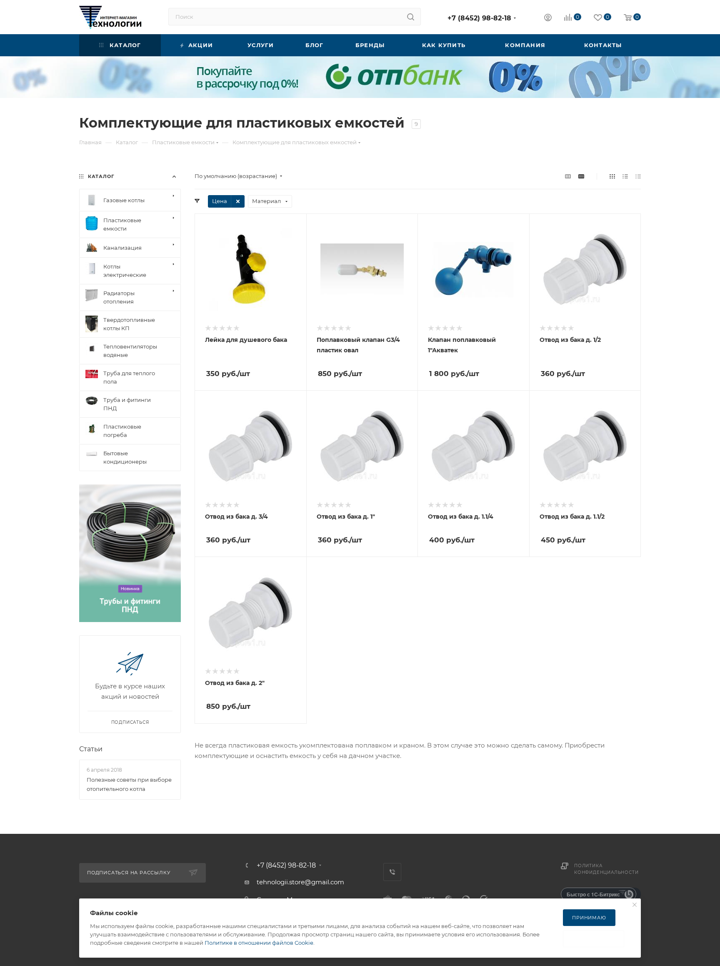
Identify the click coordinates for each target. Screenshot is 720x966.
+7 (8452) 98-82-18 (479, 18)
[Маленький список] (568, 176)
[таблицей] (638, 176)
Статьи (90, 749)
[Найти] (410, 16)
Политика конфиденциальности (606, 869)
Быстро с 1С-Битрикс (593, 894)
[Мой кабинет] (548, 18)
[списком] (625, 176)
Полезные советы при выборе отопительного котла (129, 784)
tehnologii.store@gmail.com (300, 882)
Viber (392, 872)
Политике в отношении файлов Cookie (259, 942)
